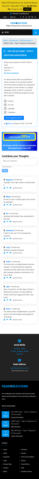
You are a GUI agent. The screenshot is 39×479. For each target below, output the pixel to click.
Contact (23, 453)
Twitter (23, 349)
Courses (5, 468)
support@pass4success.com (19, 368)
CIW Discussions (25, 40)
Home (5, 40)
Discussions (14, 40)
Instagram (20, 351)
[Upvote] (4, 188)
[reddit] (32, 17)
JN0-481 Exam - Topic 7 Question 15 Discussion (23, 432)
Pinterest (19, 354)
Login (5, 17)
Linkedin (13, 351)
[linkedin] (26, 17)
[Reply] (7, 188)
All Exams (24, 449)
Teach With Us (25, 464)
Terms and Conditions (27, 457)
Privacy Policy (7, 464)
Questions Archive (26, 471)
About (5, 453)
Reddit (26, 351)
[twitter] (23, 17)
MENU (7, 32)
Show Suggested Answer (13, 118)
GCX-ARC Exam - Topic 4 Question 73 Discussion (24, 413)
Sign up (12, 17)
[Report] (10, 188)
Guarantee (6, 457)
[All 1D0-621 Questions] (11, 73)
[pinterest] (35, 17)
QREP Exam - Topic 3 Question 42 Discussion (23, 422)
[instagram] (29, 17)
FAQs (22, 468)
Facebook (17, 349)
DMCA (5, 471)
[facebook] (20, 17)
